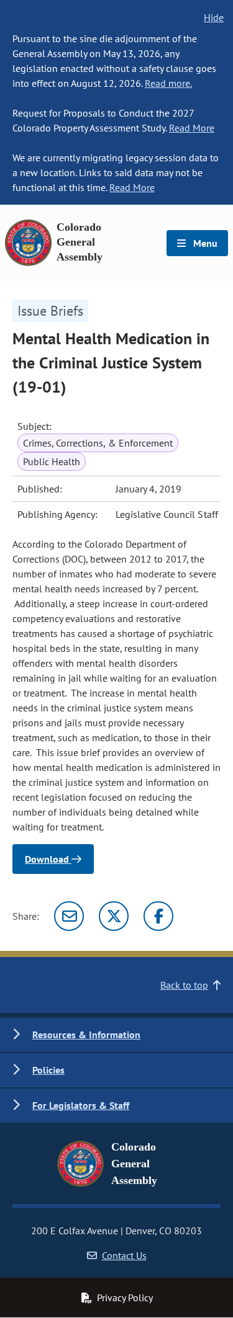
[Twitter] (114, 916)
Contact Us (124, 1255)
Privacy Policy (125, 1297)
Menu (204, 243)
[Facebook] (158, 916)
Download (48, 859)
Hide (214, 17)
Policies (48, 1070)
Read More (191, 128)
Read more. (168, 83)
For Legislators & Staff (80, 1105)
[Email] (69, 916)
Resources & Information (86, 1034)
